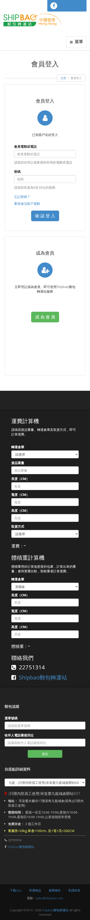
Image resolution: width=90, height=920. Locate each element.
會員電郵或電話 (25, 146)
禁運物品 (35, 890)
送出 (45, 754)
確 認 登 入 (45, 215)
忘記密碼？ (22, 196)
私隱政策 (74, 890)
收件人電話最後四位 (19, 735)
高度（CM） (20, 510)
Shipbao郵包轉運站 (43, 677)
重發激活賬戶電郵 (27, 203)
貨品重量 (17, 463)
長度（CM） (20, 478)
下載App (15, 890)
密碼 (17, 171)
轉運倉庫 (17, 447)
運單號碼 (11, 718)
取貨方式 (17, 526)
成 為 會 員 (45, 317)
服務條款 (55, 890)
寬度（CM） (20, 494)
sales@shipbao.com (49, 898)
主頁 (63, 78)
